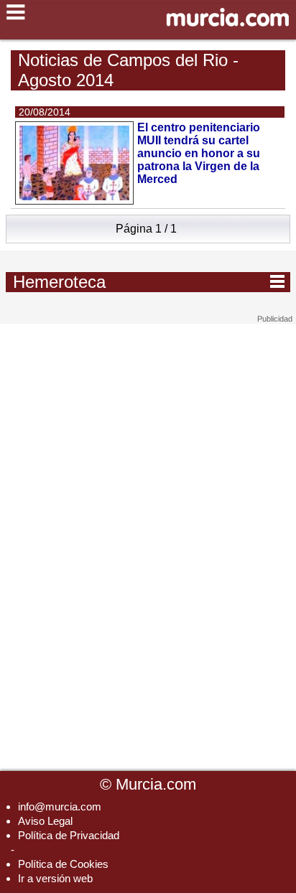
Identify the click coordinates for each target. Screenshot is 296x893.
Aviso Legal (45, 821)
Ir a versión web (55, 878)
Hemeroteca (149, 281)
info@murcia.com (59, 806)
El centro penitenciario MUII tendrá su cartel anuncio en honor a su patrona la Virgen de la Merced (198, 153)
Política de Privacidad (68, 835)
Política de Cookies (63, 864)
